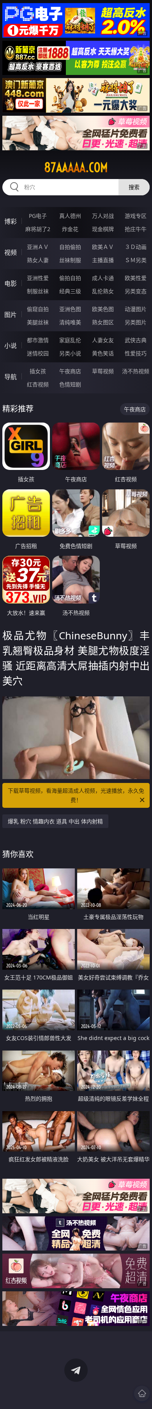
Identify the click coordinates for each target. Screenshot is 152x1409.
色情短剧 (70, 384)
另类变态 (136, 291)
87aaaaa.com (76, 167)
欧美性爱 (136, 278)
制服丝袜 (38, 291)
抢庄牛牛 (136, 229)
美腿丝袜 (38, 322)
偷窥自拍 (38, 309)
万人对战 (103, 215)
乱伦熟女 (103, 291)
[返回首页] (142, 1393)
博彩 (10, 221)
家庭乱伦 (70, 340)
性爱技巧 (136, 353)
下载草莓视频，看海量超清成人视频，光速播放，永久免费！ (76, 795)
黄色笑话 (103, 353)
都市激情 (38, 340)
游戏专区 (136, 215)
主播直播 (103, 260)
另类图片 (136, 322)
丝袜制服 (70, 260)
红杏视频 (38, 384)
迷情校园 (38, 353)
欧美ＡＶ (103, 246)
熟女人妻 (38, 260)
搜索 (134, 187)
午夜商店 (70, 371)
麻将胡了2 (37, 229)
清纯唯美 (70, 322)
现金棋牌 (103, 229)
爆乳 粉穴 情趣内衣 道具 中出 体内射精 (55, 821)
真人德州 (70, 215)
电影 (10, 283)
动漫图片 (136, 309)
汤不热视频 (135, 371)
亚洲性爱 (38, 278)
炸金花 (70, 229)
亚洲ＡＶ (38, 246)
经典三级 (70, 291)
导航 (10, 376)
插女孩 (38, 371)
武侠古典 (136, 340)
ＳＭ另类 (136, 260)
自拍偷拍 (70, 246)
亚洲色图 (70, 309)
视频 (10, 252)
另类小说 (70, 353)
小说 (10, 345)
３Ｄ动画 (136, 246)
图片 (10, 314)
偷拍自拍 (70, 278)
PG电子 (38, 215)
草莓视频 (103, 371)
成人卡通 (103, 278)
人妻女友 (103, 340)
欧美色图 (103, 309)
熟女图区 (103, 322)
